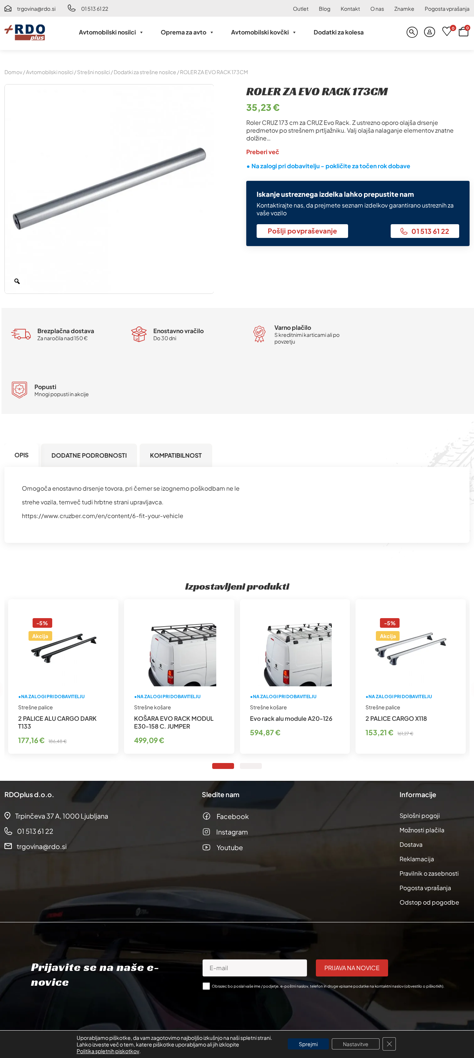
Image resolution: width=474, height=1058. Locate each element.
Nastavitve (355, 1044)
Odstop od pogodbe (429, 902)
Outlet (300, 8)
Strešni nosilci (93, 72)
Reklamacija (417, 859)
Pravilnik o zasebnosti (429, 873)
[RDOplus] (24, 32)
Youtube (230, 847)
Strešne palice (35, 707)
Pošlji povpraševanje (302, 230)
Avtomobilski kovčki (260, 32)
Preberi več (262, 152)
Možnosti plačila (422, 830)
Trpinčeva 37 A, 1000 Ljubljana (61, 816)
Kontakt (350, 8)
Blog (324, 8)
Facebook (233, 816)
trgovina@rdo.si (36, 8)
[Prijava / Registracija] (429, 32)
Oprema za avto (183, 32)
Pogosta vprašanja (447, 8)
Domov (13, 72)
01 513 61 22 (94, 8)
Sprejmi (308, 1044)
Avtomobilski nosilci (107, 32)
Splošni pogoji (420, 815)
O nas (377, 8)
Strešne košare (152, 707)
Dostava (411, 844)
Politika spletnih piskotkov (108, 1051)
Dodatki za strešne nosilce (145, 72)
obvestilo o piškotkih (423, 986)
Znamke (404, 8)
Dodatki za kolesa (339, 32)
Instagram (232, 832)
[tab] (21, 455)
